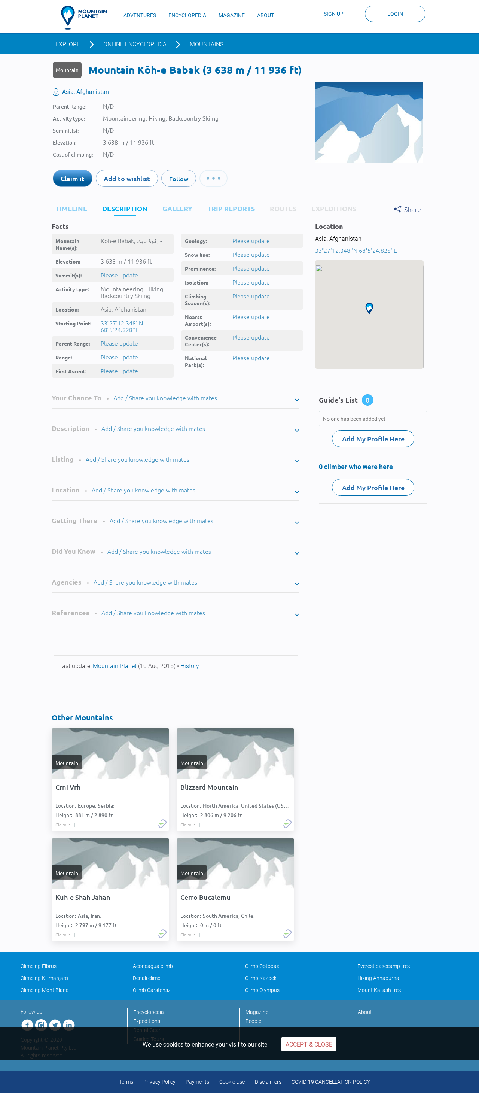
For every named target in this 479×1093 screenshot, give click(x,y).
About (365, 1012)
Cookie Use (232, 1082)
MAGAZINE (232, 15)
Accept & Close (309, 1044)
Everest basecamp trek (383, 966)
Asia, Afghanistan (85, 91)
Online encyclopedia (135, 44)
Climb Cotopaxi (262, 966)
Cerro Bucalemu (205, 897)
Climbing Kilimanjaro (44, 978)
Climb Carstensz (152, 990)
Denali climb (147, 978)
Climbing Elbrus (39, 966)
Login (395, 14)
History (189, 666)
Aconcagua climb (153, 966)
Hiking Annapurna (378, 978)
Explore (67, 44)
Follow (178, 178)
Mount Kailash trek (379, 990)
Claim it (73, 178)
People (253, 1021)
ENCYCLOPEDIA (187, 15)
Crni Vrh (67, 787)
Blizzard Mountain (209, 787)
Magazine (256, 1012)
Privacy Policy (159, 1082)
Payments (197, 1082)
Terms (126, 1082)
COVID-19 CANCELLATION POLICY (331, 1082)
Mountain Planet (115, 666)
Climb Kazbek (261, 978)
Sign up (334, 14)
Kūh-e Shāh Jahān (82, 897)
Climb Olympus (262, 990)
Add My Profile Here (373, 438)
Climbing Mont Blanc (44, 990)
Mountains (206, 44)
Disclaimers (268, 1082)
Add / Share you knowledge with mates (165, 398)
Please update (119, 275)
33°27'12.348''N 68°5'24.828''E (122, 326)
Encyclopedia (148, 1012)
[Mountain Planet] (87, 18)
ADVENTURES (139, 15)
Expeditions (146, 1021)
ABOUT (265, 15)
